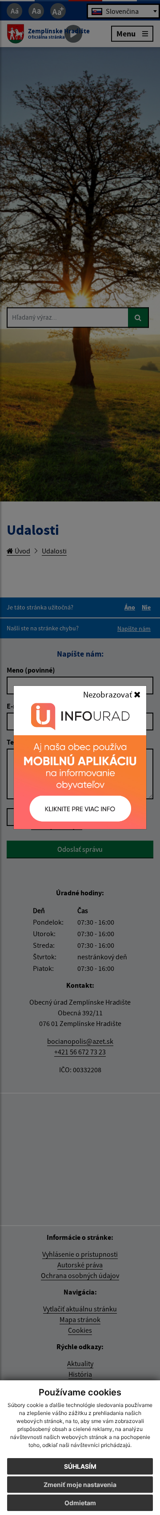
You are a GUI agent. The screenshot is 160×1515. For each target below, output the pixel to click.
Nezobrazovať (108, 694)
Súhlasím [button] (80, 1466)
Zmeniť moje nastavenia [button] (80, 1484)
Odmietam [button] (80, 1503)
